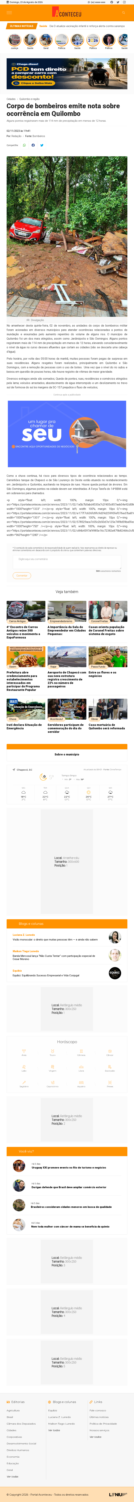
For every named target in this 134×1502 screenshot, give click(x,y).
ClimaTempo (115, 769)
